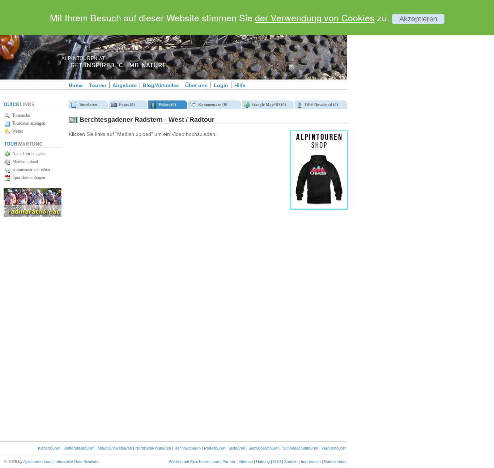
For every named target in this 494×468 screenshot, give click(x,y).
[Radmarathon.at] (32, 216)
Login (221, 85)
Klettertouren (49, 448)
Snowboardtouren (264, 448)
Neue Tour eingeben (28, 153)
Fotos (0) (126, 104)
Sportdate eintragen (27, 177)
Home (76, 85)
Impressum (311, 461)
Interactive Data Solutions (77, 461)
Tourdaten (87, 104)
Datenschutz (335, 461)
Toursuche (20, 115)
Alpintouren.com (37, 461)
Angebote (124, 85)
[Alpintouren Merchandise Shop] (319, 208)
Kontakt (291, 461)
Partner (228, 461)
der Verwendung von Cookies (315, 17)
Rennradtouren (187, 448)
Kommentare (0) (211, 104)
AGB (277, 461)
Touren (97, 85)
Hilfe (240, 85)
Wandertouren (333, 448)
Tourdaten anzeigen (27, 123)
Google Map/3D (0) (268, 104)
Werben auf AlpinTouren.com (194, 461)
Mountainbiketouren (115, 448)
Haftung (263, 461)
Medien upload (24, 161)
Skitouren (237, 448)
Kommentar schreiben (30, 169)
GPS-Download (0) (320, 104)
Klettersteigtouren (79, 448)
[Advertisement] (408, 124)
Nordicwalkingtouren (153, 448)
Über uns (196, 85)
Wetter (16, 131)
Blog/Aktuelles (161, 85)
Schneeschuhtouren (300, 448)
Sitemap (246, 461)
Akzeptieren (418, 19)
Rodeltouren (214, 448)
